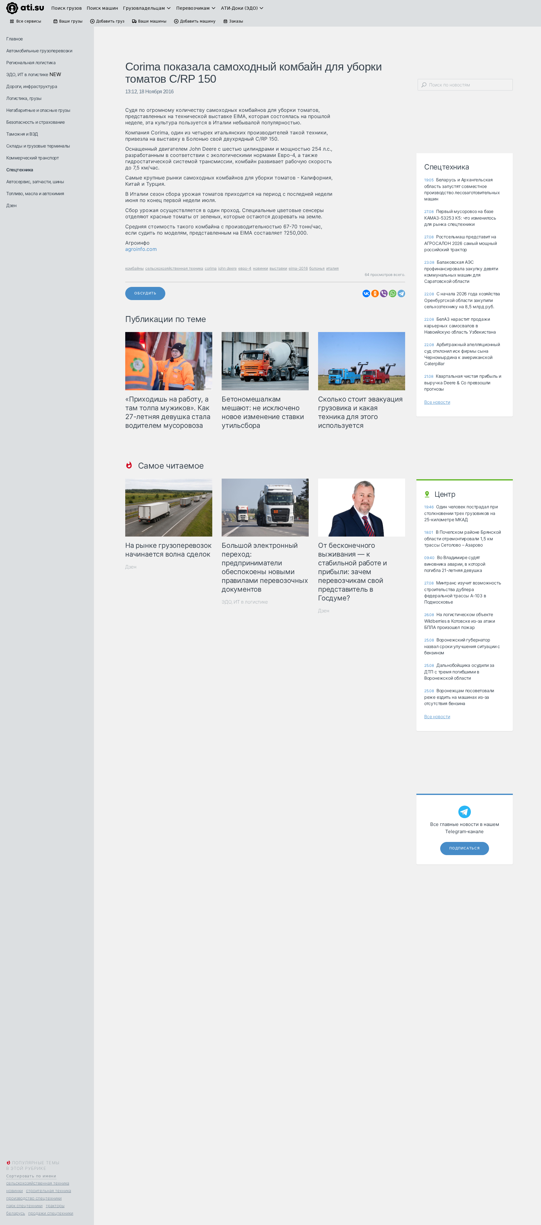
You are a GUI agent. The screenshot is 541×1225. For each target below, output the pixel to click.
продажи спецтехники (50, 1213)
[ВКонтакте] (366, 293)
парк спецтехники (24, 1205)
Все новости (437, 402)
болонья (317, 268)
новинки (14, 1190)
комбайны (134, 268)
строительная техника (48, 1190)
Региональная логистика (30, 62)
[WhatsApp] (392, 293)
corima (211, 268)
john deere (227, 268)
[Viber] (384, 293)
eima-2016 (298, 268)
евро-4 (244, 268)
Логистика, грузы (23, 98)
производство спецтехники (34, 1198)
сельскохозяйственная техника (37, 1183)
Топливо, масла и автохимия (35, 193)
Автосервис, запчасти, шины (35, 181)
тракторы (55, 1205)
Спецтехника (19, 169)
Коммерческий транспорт (32, 157)
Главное (14, 38)
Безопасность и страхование (35, 122)
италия (332, 268)
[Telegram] (401, 293)
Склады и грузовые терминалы (38, 145)
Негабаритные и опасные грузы (38, 110)
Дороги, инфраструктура (31, 86)
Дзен (11, 205)
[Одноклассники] (375, 293)
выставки (278, 268)
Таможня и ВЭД (22, 134)
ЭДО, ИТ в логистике (27, 74)
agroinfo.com (141, 249)
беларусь (15, 1213)
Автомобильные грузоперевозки (39, 50)
